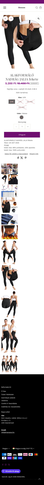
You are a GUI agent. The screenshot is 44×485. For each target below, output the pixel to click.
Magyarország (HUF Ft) (23, 448)
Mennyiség (22, 122)
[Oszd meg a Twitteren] (22, 158)
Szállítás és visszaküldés (10, 407)
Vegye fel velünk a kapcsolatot (16, 154)
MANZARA (21, 477)
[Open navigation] (6, 7)
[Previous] (5, 18)
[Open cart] (40, 7)
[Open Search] (37, 8)
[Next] (11, 18)
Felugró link (34, 154)
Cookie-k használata (9, 403)
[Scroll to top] (39, 480)
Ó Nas (3, 391)
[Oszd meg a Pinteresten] (26, 158)
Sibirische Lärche (22, 479)
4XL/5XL (22, 107)
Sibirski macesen (8, 479)
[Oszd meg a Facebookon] (18, 158)
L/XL (20, 102)
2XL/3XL (30, 102)
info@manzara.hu (7, 432)
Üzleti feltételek (7, 394)
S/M (11, 102)
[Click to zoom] (38, 18)
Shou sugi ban (34, 479)
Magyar (5, 448)
